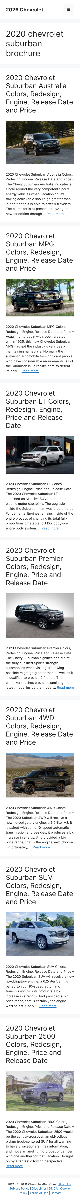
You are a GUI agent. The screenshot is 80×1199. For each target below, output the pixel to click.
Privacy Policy (19, 1188)
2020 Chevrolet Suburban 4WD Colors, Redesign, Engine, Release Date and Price (39, 726)
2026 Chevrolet (24, 10)
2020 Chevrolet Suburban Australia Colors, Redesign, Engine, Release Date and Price (39, 94)
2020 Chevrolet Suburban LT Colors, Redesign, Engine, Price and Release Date (38, 409)
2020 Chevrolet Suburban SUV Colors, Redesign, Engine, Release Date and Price (39, 885)
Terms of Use (39, 1193)
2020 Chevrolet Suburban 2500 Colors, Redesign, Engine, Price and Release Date (34, 1044)
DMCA (53, 1188)
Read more (55, 214)
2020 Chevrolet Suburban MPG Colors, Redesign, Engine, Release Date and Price (39, 252)
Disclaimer (39, 1188)
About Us (64, 1184)
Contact (56, 1193)
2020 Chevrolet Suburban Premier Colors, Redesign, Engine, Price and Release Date (34, 566)
